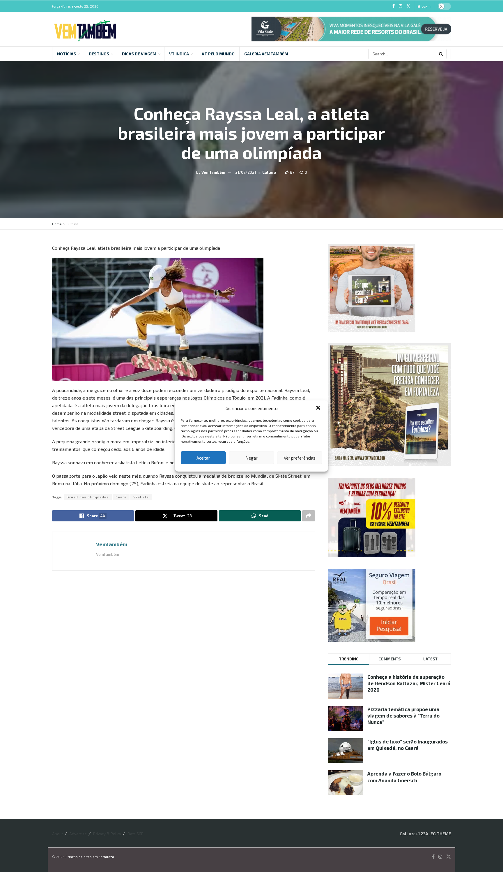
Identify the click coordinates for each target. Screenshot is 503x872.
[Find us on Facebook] (393, 6)
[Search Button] (441, 54)
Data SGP (135, 833)
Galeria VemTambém (266, 53)
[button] (318, 408)
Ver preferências (300, 457)
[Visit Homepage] (85, 29)
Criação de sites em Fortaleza (89, 857)
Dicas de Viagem (139, 53)
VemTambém (213, 172)
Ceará (121, 497)
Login (426, 6)
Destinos (99, 53)
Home (57, 224)
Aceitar (203, 457)
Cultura (269, 172)
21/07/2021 (245, 172)
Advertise (78, 833)
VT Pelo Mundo (218, 53)
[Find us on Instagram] (400, 6)
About (57, 833)
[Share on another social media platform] (308, 515)
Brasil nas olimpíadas (88, 497)
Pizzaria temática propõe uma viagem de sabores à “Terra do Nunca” (403, 715)
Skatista (141, 497)
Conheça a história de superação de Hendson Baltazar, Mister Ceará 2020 (408, 683)
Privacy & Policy (107, 833)
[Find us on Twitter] (408, 6)
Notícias (66, 53)
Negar (251, 457)
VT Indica (179, 53)
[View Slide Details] (351, 29)
